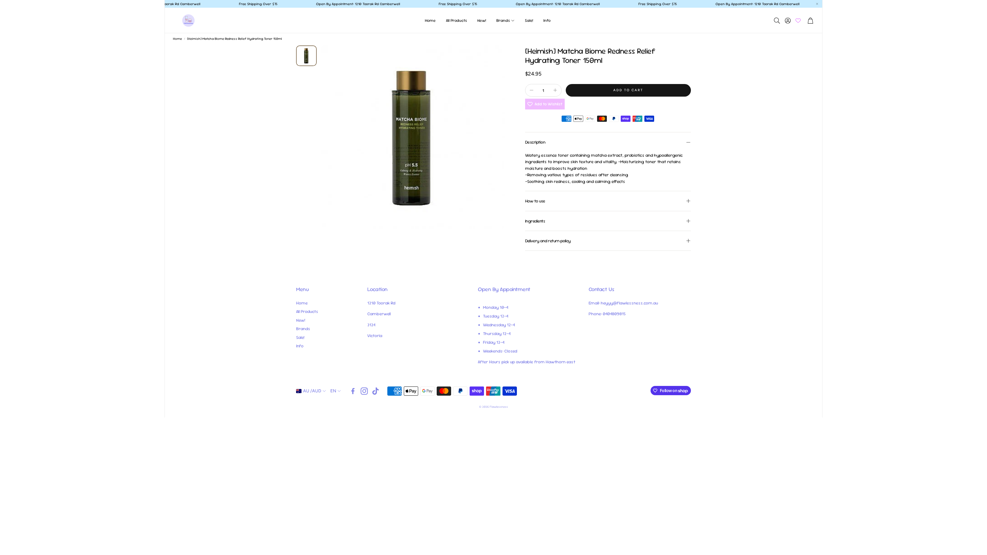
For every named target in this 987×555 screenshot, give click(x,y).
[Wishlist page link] (798, 20)
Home (177, 38)
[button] (776, 20)
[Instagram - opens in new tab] (364, 391)
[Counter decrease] (531, 90)
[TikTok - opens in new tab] (375, 391)
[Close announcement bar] (817, 4)
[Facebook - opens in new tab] (353, 391)
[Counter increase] (555, 90)
